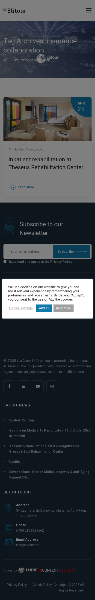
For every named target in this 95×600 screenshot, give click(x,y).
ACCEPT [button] (44, 308)
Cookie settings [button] (21, 308)
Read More (63, 308)
